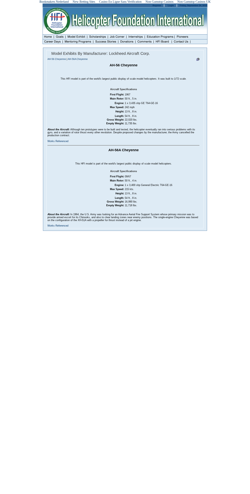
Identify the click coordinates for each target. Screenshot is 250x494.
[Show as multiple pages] (197, 60)
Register (157, 5)
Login (171, 5)
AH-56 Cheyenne (56, 59)
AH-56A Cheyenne (78, 59)
